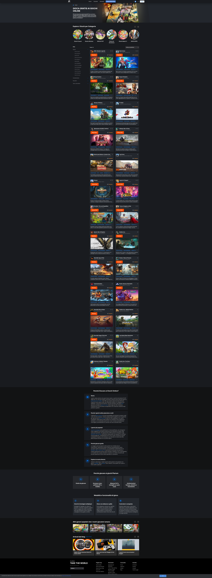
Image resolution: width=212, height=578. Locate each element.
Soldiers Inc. (122, 232)
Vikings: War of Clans (124, 128)
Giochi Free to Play (100, 568)
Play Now (94, 132)
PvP (137, 69)
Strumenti (102, 1)
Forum (121, 564)
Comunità (96, 1)
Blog (121, 569)
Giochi (90, 1)
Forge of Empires (123, 76)
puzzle (103, 463)
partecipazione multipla (96, 401)
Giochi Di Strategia (127, 95)
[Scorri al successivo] (138, 27)
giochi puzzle (102, 418)
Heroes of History (98, 102)
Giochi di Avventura (109, 224)
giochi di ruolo (104, 405)
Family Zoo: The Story (124, 361)
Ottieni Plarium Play (110, 1)
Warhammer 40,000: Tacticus (101, 128)
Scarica (94, 55)
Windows (93, 450)
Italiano (72, 568)
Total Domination (98, 283)
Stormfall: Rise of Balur (99, 309)
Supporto (122, 566)
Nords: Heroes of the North (125, 283)
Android (100, 450)
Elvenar (96, 180)
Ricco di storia (137, 95)
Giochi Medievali (119, 95)
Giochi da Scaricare (100, 566)
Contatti (134, 568)
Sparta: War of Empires (99, 232)
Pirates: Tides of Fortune (125, 258)
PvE (104, 379)
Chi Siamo (134, 564)
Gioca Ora (120, 81)
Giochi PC (98, 569)
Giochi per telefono (100, 571)
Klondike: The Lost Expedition (101, 206)
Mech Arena (122, 51)
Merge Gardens (97, 76)
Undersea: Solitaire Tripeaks (101, 361)
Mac (97, 450)
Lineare (101, 172)
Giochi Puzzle (106, 95)
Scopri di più (89, 536)
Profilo (142, 1)
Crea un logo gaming (112, 567)
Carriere (134, 566)
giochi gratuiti (99, 415)
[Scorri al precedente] (135, 27)
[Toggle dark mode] (134, 1)
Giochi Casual (100, 95)
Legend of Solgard (123, 180)
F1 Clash (121, 102)
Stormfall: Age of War (99, 258)
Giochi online (98, 564)
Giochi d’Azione (101, 69)
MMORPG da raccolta (96, 434)
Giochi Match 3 (93, 95)
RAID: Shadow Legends (99, 51)
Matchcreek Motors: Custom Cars (102, 154)
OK (162, 575)
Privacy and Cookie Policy (66, 575)
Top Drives (121, 154)
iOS (104, 450)
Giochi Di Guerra (94, 121)
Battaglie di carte (107, 172)
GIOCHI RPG (108, 69)
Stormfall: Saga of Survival (100, 335)
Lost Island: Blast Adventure (126, 335)
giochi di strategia (95, 430)
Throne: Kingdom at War (125, 206)
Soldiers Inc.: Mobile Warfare (126, 309)
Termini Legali (135, 569)
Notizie (121, 568)
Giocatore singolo (110, 379)
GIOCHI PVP (133, 69)
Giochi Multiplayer (94, 69)
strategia (96, 463)
